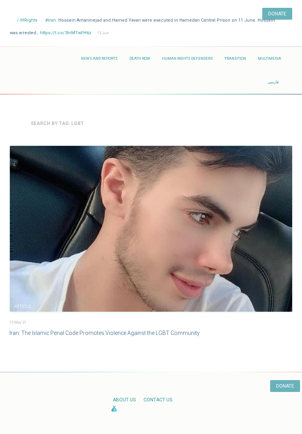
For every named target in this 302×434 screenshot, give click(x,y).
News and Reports (99, 58)
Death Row (139, 58)
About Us (124, 400)
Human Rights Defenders (187, 58)
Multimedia (269, 58)
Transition (235, 58)
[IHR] (42, 58)
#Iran (50, 20)
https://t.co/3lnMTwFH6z (65, 32)
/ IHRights (26, 20)
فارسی (273, 82)
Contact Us (158, 400)
